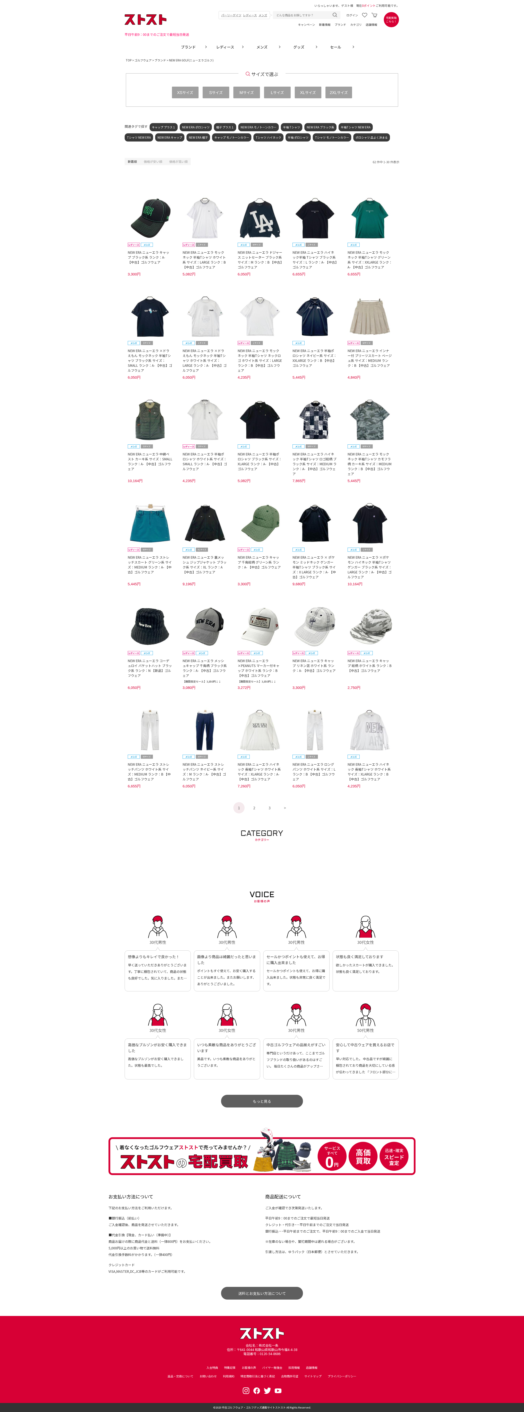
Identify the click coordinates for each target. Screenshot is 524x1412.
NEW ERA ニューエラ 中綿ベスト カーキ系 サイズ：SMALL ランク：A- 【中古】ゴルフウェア (150, 461)
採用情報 (294, 1368)
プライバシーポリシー (342, 1376)
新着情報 (325, 25)
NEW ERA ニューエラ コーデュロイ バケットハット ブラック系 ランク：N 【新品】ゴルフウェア (150, 668)
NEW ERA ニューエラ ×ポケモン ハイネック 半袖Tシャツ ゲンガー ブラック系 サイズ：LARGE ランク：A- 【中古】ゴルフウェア (370, 567)
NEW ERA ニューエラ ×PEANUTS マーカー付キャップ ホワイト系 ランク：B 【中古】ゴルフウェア (258, 668)
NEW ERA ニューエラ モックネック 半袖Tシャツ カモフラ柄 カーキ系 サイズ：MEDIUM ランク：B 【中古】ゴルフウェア (370, 464)
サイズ (185, 92)
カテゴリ (356, 25)
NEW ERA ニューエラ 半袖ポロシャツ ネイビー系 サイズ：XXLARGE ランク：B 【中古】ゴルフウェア (314, 358)
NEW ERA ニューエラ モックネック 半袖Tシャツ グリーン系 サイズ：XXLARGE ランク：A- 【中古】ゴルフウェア (370, 259)
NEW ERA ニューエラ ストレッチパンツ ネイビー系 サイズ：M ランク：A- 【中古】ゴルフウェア (204, 771)
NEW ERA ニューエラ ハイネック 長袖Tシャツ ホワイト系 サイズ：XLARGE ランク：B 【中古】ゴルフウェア (369, 771)
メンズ (263, 15)
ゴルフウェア (143, 60)
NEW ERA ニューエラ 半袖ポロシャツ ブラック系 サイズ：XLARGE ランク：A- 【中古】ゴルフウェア (260, 461)
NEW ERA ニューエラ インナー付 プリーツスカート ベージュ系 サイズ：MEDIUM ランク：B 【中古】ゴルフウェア (370, 358)
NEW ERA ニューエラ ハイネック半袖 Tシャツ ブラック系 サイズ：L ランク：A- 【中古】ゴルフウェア (314, 259)
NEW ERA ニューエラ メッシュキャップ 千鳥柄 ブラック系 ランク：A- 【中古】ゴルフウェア (205, 668)
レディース (250, 15)
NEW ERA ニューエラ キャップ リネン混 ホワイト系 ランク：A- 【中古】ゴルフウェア (314, 665)
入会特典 (212, 1368)
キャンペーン (306, 25)
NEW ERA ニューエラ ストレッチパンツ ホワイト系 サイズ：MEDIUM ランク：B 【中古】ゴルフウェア (149, 771)
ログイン (352, 15)
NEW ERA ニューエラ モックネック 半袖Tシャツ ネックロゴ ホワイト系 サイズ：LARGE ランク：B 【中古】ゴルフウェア (260, 360)
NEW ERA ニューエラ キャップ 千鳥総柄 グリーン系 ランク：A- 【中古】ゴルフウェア (259, 562)
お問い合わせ (208, 1376)
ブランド (340, 25)
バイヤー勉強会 (272, 1368)
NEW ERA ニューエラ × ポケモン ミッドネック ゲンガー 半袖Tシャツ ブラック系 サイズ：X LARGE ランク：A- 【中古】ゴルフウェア (314, 567)
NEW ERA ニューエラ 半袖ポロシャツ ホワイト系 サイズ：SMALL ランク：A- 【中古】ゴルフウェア (205, 461)
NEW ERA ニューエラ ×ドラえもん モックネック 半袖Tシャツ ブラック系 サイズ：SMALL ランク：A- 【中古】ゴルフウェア (150, 360)
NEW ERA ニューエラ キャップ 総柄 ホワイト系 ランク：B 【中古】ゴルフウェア (370, 665)
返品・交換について (180, 1376)
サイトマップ (313, 1376)
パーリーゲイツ (231, 15)
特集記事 (230, 1368)
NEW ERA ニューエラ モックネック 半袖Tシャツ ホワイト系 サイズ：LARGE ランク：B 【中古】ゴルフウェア (204, 259)
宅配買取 (391, 19)
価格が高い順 (178, 161)
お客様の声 (249, 1368)
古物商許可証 (289, 1376)
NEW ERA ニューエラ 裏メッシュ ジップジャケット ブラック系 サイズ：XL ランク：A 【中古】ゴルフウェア (205, 564)
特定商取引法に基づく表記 (258, 1376)
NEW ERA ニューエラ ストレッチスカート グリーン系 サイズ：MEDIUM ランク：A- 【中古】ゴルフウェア (150, 564)
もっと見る (262, 1101)
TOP (129, 60)
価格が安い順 (153, 161)
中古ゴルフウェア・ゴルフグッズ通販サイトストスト (254, 1407)
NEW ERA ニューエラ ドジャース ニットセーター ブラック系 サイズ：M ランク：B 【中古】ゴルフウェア (260, 259)
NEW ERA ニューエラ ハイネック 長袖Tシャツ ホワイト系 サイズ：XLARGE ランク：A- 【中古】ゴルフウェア (259, 771)
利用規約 (228, 1376)
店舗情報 (371, 25)
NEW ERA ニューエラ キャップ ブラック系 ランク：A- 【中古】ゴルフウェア (148, 257)
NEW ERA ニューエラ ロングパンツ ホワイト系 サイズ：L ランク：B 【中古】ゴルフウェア (313, 771)
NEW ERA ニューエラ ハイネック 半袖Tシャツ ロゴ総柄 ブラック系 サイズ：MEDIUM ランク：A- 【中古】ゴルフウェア (314, 464)
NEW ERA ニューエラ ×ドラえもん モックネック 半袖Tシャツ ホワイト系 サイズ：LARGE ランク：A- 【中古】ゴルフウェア (205, 360)
